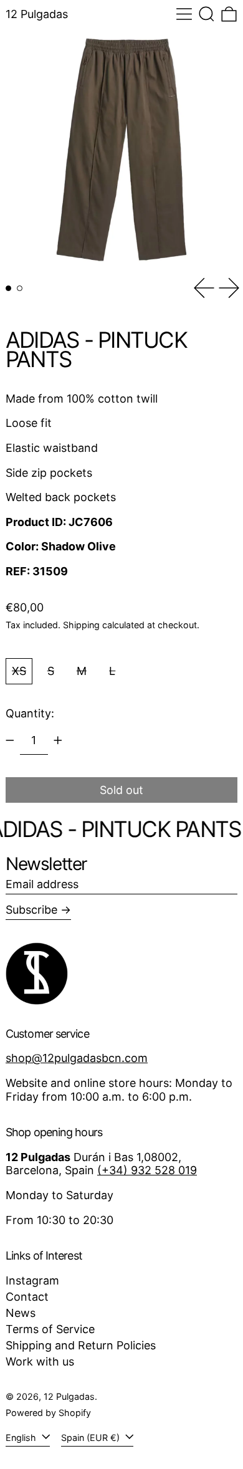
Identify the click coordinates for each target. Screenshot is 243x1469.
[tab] (8, 288)
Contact (27, 1296)
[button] (206, 14)
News (21, 1312)
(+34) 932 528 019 (147, 1170)
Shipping (81, 625)
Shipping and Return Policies (81, 1345)
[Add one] (58, 740)
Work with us (40, 1361)
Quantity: (30, 713)
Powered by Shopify (48, 1412)
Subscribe (31, 909)
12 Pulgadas (37, 14)
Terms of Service (50, 1329)
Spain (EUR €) (91, 1437)
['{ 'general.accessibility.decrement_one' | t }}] (10, 740)
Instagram (32, 1280)
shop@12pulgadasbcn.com (77, 1058)
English (22, 1437)
